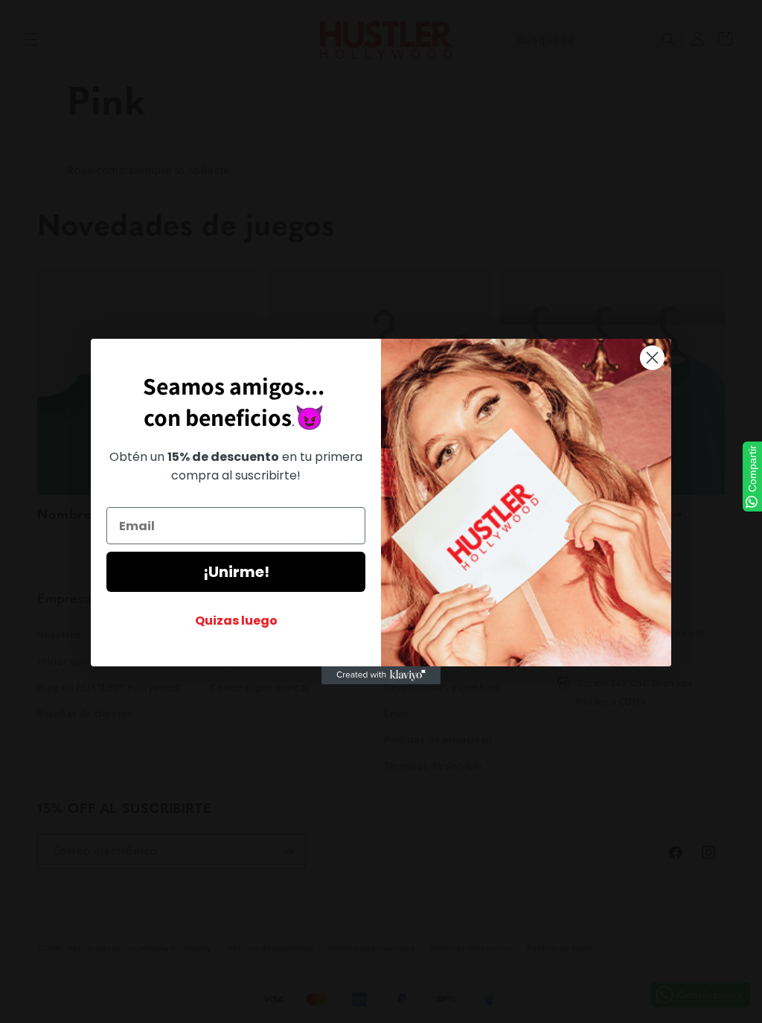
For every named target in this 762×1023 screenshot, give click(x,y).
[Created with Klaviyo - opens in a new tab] (381, 675)
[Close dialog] (652, 358)
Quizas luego (236, 620)
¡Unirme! (236, 571)
